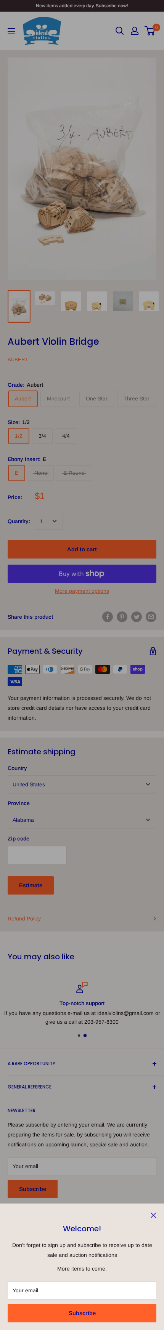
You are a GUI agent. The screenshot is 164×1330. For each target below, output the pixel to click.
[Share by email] (151, 616)
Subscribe (82, 1313)
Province (19, 803)
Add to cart (82, 549)
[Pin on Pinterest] (122, 616)
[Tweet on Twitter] (136, 616)
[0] (150, 30)
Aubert (18, 359)
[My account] (134, 31)
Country (17, 768)
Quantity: (19, 521)
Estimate (30, 885)
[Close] (153, 1215)
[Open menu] (11, 31)
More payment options (82, 591)
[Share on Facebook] (107, 616)
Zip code (18, 838)
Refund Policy (24, 918)
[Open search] (120, 31)
